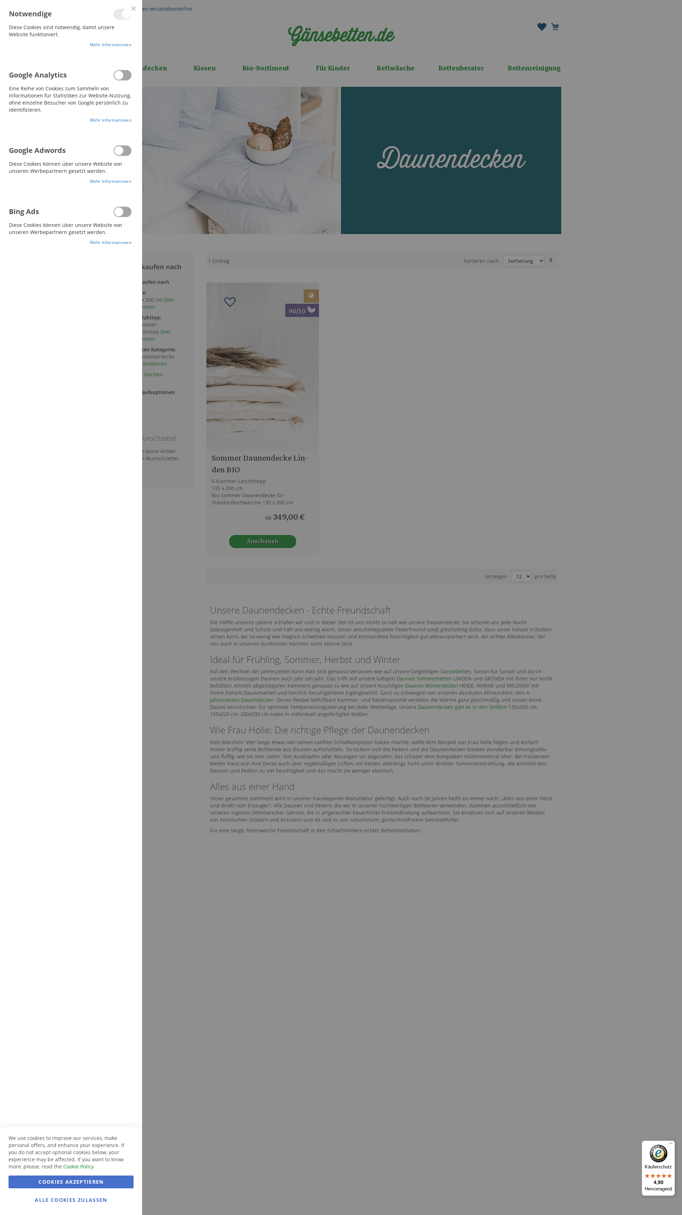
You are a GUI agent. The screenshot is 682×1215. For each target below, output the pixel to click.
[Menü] (670, 1145)
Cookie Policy (78, 1166)
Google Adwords (122, 150)
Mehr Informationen (110, 45)
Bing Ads (122, 212)
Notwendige (122, 14)
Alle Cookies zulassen (71, 1200)
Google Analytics (122, 75)
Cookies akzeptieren (71, 1181)
